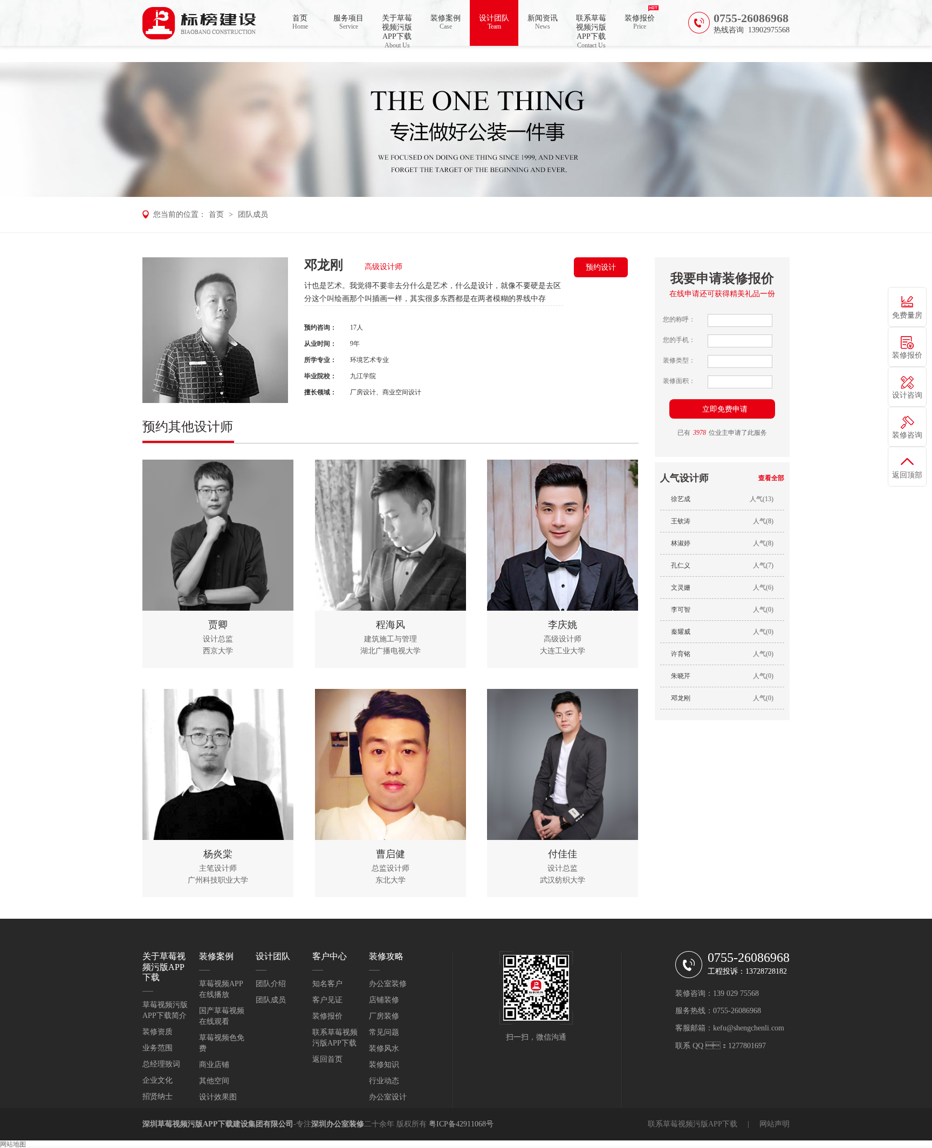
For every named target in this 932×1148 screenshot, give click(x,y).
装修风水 (384, 1048)
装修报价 (640, 22)
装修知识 (384, 1065)
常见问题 (384, 1032)
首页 (300, 22)
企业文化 (157, 1080)
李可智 (680, 609)
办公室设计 (388, 1097)
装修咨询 (907, 435)
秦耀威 (680, 632)
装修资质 (157, 1032)
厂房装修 (384, 1016)
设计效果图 (218, 1097)
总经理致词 (161, 1064)
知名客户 (327, 984)
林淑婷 (680, 543)
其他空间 (214, 1081)
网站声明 (774, 1124)
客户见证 (327, 1000)
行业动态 (384, 1081)
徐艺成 (680, 499)
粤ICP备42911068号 (461, 1124)
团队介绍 (271, 984)
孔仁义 (680, 565)
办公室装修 (388, 984)
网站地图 (13, 1144)
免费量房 (907, 315)
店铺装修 (384, 1000)
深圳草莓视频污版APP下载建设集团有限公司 (217, 1124)
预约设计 (601, 267)
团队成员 (253, 214)
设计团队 (494, 22)
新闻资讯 (542, 22)
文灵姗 (680, 587)
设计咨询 (907, 395)
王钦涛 (680, 521)
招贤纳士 (157, 1096)
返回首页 (327, 1059)
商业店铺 (214, 1065)
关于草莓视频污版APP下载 (397, 30)
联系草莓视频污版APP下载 (591, 30)
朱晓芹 (680, 676)
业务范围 (157, 1048)
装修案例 (445, 22)
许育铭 (680, 654)
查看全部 (771, 478)
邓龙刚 (680, 698)
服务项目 (348, 22)
